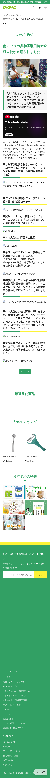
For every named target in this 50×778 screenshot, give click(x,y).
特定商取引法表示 (11, 755)
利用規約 (7, 746)
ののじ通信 (15, 15)
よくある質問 (9, 742)
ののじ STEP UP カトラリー (15, 723)
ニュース (7, 714)
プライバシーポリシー (12, 751)
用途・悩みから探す (12, 705)
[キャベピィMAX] (35, 443)
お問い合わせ (9, 760)
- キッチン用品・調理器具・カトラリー (20, 691)
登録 (40, 575)
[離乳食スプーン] (13, 443)
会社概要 (7, 709)
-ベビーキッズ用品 (11, 686)
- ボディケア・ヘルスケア (14, 695)
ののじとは (8, 677)
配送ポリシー (9, 765)
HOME (5, 15)
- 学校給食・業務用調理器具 (15, 700)
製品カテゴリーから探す (13, 682)
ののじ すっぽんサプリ (13, 728)
